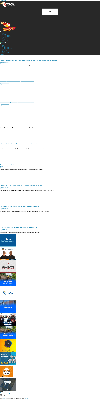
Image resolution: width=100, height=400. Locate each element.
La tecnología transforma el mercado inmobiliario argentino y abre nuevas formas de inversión (21, 185)
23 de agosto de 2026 (5, 62)
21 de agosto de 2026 (5, 229)
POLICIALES (4, 38)
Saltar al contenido (3, 0)
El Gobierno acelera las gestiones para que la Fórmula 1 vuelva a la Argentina (17, 102)
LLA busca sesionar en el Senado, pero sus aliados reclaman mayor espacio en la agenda (19, 206)
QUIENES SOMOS (5, 40)
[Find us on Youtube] (3, 396)
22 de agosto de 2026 (5, 145)
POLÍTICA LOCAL (7, 35)
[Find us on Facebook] (0, 396)
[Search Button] (0, 392)
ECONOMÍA (4, 37)
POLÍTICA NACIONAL (8, 36)
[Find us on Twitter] (1, 396)
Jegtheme (26, 398)
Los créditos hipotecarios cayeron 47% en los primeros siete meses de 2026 (17, 81)
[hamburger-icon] (0, 31)
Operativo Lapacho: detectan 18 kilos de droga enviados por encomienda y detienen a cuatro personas (23, 164)
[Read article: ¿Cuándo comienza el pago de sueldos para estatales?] (50, 114)
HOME (3, 33)
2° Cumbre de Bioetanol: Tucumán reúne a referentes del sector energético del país (18, 143)
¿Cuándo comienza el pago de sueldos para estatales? (12, 123)
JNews (4, 398)
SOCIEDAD (4, 39)
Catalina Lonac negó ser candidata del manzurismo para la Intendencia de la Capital (18, 227)
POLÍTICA (4, 34)
